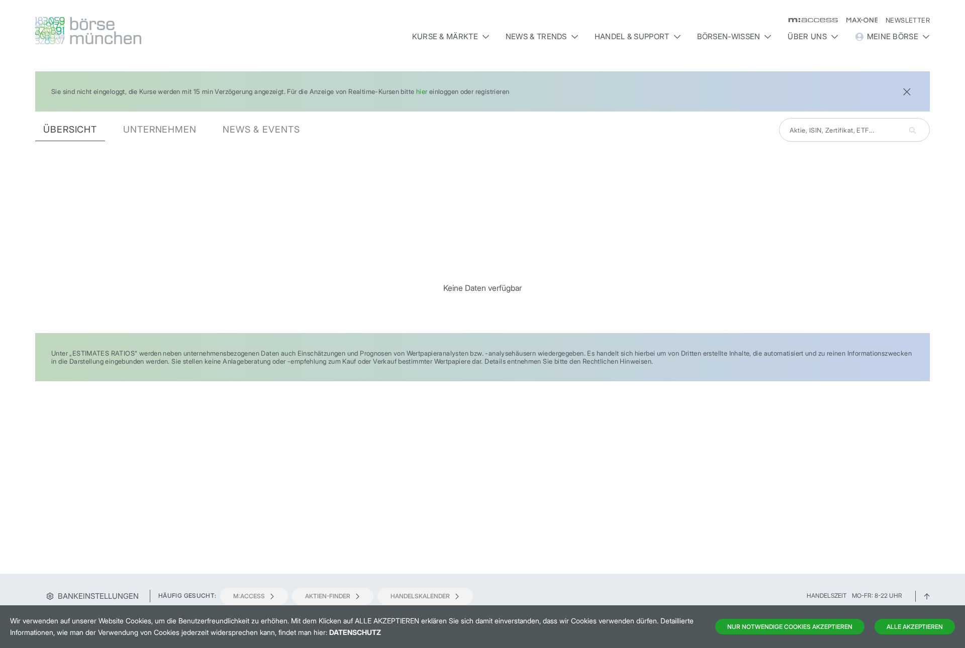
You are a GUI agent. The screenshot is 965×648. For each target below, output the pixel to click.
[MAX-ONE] (858, 20)
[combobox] (854, 130)
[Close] (907, 90)
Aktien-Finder (327, 596)
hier (422, 91)
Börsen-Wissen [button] (728, 36)
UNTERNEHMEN (160, 129)
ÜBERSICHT (70, 129)
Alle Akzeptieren (915, 626)
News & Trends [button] (536, 36)
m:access (249, 596)
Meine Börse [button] (892, 36)
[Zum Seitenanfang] (927, 595)
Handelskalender (420, 596)
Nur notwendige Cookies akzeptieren (789, 626)
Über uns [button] (807, 36)
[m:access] (809, 20)
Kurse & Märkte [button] (445, 36)
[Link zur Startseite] (142, 30)
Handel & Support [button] (632, 36)
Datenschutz (355, 632)
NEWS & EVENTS (261, 129)
